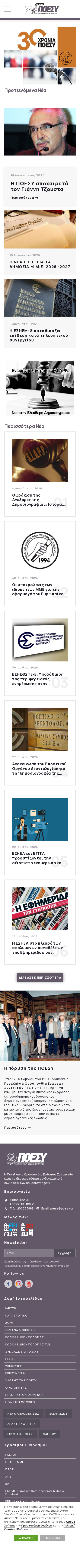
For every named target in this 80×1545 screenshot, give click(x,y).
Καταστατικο (16, 1315)
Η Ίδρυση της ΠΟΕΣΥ (29, 1068)
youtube (29, 1284)
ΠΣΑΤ (9, 1469)
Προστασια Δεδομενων (24, 1394)
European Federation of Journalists (10, 1229)
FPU (23, 1501)
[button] (38, 1057)
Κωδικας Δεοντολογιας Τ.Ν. (28, 1344)
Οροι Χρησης (16, 1387)
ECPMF (34, 1492)
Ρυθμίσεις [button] (24, 1529)
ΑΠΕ (8, 1476)
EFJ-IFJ (10, 1359)
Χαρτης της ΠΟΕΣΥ (21, 1380)
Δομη (10, 1322)
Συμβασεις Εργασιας (22, 1351)
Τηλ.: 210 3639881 (22, 1208)
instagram (19, 1284)
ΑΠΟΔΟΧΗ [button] (26, 1538)
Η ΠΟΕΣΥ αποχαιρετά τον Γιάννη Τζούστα (39, 186)
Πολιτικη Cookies (20, 1402)
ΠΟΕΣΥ (42, 9)
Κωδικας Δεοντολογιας (24, 1337)
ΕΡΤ (8, 1483)
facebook (8, 1284)
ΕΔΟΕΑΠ (11, 1454)
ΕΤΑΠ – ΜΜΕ (14, 1462)
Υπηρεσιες (13, 1366)
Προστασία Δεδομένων (36, 1525)
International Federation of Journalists (27, 1229)
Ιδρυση (10, 1308)
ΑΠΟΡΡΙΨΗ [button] (52, 1538)
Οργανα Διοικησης (20, 1330)
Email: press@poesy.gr (57, 1208)
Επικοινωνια (15, 1373)
